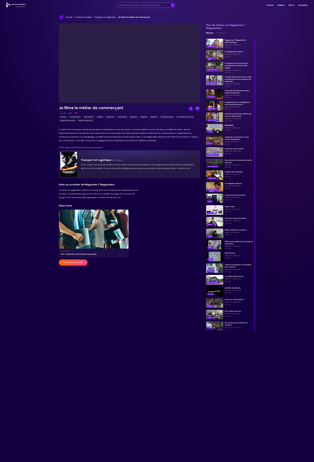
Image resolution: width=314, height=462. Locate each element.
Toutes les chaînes (83, 17)
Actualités (303, 5)
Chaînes (281, 5)
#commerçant (75, 117)
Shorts (291, 5)
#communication (167, 117)
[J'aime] (197, 108)
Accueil (270, 5)
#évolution (110, 117)
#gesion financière (85, 120)
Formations (221, 33)
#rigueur (144, 117)
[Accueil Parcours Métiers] (15, 5)
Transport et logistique (105, 17)
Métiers (210, 33)
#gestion (153, 117)
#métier (63, 117)
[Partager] (191, 108)
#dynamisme (89, 117)
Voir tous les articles (73, 262)
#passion (133, 117)
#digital (100, 117)
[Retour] (61, 17)
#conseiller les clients (185, 117)
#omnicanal (122, 117)
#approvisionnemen (67, 120)
